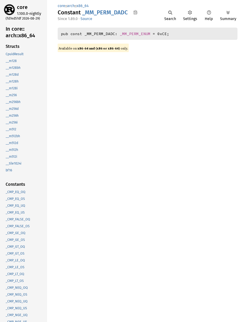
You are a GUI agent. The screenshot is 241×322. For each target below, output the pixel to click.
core (22, 7)
